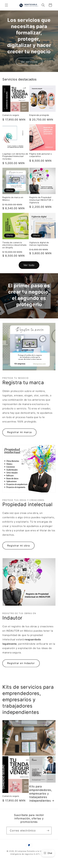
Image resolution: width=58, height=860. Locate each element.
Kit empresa (20, 851)
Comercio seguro (10, 115)
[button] (6, 5)
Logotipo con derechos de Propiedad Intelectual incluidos (15, 156)
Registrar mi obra (18, 545)
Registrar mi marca (19, 432)
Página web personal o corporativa (40, 155)
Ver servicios (29, 61)
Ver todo (29, 265)
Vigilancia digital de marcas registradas (39, 243)
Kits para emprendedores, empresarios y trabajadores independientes (40, 793)
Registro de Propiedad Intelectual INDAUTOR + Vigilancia (41, 200)
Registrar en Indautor (21, 663)
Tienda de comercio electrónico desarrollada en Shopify (14, 245)
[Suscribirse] (47, 830)
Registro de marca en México (12, 198)
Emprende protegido (39, 115)
